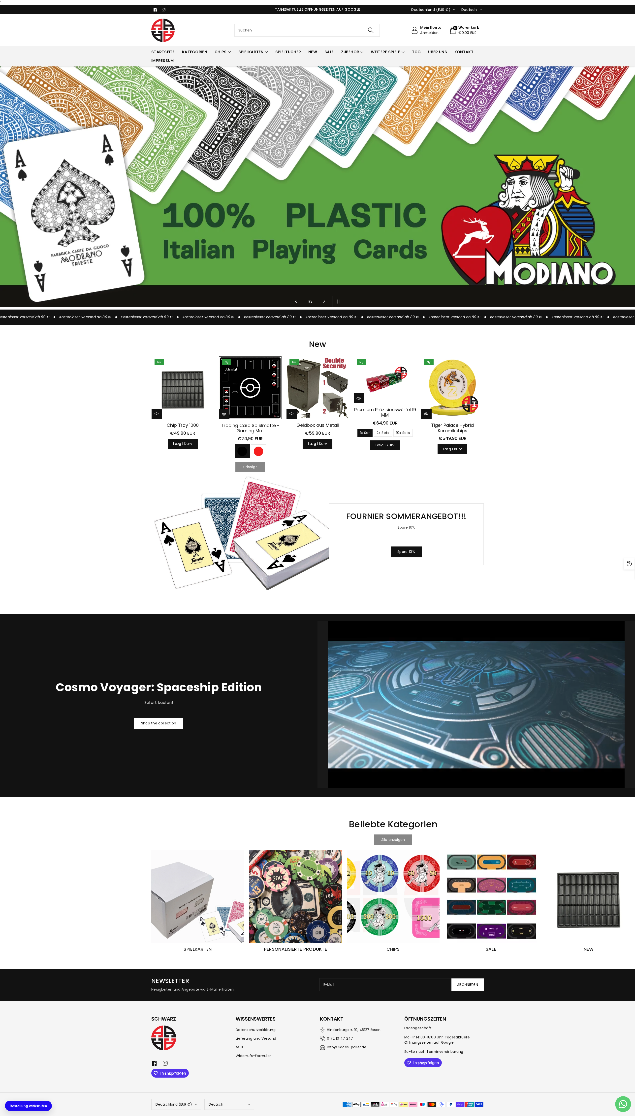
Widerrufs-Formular (253, 1055)
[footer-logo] (163, 1038)
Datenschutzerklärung (256, 1029)
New (589, 949)
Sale (491, 949)
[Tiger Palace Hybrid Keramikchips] (452, 387)
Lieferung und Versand (256, 1038)
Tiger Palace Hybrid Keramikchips (452, 428)
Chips (221, 52)
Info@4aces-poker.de (346, 1047)
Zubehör (350, 52)
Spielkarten (251, 52)
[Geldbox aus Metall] (317, 387)
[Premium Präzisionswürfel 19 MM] (385, 379)
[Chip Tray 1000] (183, 387)
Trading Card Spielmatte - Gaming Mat (250, 428)
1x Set (365, 432)
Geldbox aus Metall (317, 425)
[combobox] (307, 30)
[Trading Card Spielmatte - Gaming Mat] (250, 387)
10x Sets (403, 432)
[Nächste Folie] (324, 301)
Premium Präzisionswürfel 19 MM (385, 412)
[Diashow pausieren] (337, 301)
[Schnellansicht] (157, 414)
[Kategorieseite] (197, 896)
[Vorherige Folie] (295, 301)
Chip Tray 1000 (183, 425)
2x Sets (383, 432)
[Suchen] (371, 30)
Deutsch (216, 1104)
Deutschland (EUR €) (174, 1104)
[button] (464, 30)
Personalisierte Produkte (295, 949)
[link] (393, 839)
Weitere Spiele (385, 52)
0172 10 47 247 (340, 1038)
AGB (239, 1047)
